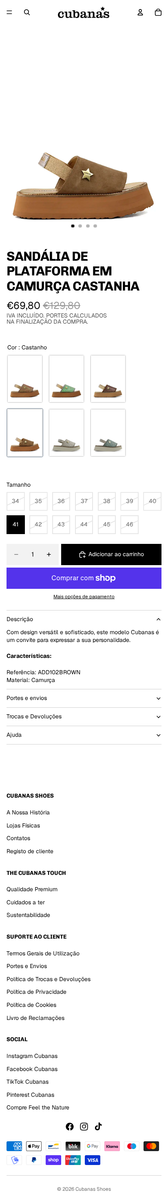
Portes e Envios (27, 966)
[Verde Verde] (66, 378)
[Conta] (140, 12)
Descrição (20, 619)
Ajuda (14, 734)
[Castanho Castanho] (25, 378)
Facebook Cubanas (32, 1068)
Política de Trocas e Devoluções (49, 979)
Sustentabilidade (28, 915)
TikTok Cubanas (28, 1081)
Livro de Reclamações (35, 1017)
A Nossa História (28, 812)
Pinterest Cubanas (30, 1094)
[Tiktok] (98, 1126)
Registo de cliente (30, 850)
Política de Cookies (31, 1004)
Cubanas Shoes (93, 1189)
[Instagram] (84, 1126)
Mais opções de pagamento (84, 596)
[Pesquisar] (27, 12)
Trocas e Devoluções (34, 716)
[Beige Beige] (66, 432)
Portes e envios (27, 698)
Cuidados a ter (26, 902)
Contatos (18, 838)
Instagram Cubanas (32, 1056)
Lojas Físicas (23, 825)
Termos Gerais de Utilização (43, 953)
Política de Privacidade (36, 991)
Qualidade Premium (32, 889)
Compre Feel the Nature (38, 1107)
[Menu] (9, 12)
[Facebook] (70, 1126)
